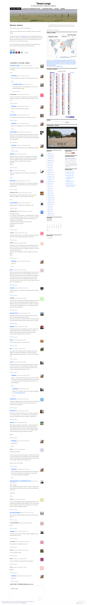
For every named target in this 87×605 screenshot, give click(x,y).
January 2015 (50, 195)
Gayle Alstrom (13, 114)
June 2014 (49, 207)
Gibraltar (67, 61)
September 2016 (50, 160)
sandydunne (15, 388)
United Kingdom (63, 61)
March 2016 (50, 170)
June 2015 (49, 186)
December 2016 (50, 155)
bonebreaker (14, 75)
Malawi (70, 62)
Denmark (48, 61)
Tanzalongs (13, 106)
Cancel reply (30, 584)
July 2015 (49, 184)
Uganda (71, 63)
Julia (11, 170)
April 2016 (49, 169)
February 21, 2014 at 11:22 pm (19, 550)
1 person (18, 91)
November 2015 (50, 177)
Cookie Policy (24, 602)
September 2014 (50, 202)
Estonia (51, 61)
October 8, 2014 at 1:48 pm (23, 202)
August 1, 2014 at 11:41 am (18, 269)
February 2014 (50, 214)
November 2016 (50, 156)
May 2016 (49, 167)
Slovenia (53, 63)
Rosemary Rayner (14, 313)
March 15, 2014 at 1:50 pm (20, 531)
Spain (54, 61)
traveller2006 (13, 399)
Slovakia (56, 63)
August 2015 (50, 183)
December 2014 (50, 197)
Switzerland (65, 60)
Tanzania (62, 8)
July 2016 (49, 163)
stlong (11, 269)
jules (11, 348)
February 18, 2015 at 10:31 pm (22, 180)
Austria (54, 60)
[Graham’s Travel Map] (62, 57)
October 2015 (50, 179)
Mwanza (23, 36)
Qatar (47, 63)
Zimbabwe (54, 65)
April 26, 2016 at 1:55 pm (22, 94)
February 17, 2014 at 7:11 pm (18, 567)
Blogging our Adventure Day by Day (31, 8)
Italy (53, 62)
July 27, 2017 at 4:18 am (24, 65)
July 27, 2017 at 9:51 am (22, 75)
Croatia (48, 62)
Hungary (50, 62)
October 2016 (50, 158)
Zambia (51, 65)
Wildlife (56, 8)
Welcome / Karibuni (15, 8)
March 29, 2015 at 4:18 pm (18, 170)
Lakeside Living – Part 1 (70, 175)
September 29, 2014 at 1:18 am (23, 211)
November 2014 (50, 199)
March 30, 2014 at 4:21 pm (26, 512)
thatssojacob (13, 180)
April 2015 (49, 190)
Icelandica (12, 531)
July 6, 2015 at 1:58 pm (19, 153)
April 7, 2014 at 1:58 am (17, 499)
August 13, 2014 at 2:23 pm (19, 242)
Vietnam (48, 65)
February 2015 (50, 193)
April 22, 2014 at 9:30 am (17, 449)
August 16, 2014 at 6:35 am (19, 232)
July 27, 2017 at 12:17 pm (28, 84)
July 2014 (49, 206)
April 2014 (49, 211)
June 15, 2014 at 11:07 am (17, 348)
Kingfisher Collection (69, 183)
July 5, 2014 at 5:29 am (23, 313)
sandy (11, 362)
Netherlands (74, 62)
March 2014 (50, 213)
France (59, 61)
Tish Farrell (12, 410)
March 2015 (50, 192)
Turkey (65, 63)
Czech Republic (69, 60)
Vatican (74, 63)
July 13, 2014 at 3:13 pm (18, 298)
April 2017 (49, 153)
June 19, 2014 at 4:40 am (18, 339)
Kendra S (12, 422)
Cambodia (58, 62)
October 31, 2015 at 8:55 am (22, 145)
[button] (59, 144)
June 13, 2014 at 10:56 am (18, 361)
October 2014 (50, 200)
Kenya (55, 62)
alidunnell (12, 326)
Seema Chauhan (13, 202)
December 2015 (50, 176)
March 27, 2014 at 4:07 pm (24, 522)
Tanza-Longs (43, 3)
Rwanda (50, 63)
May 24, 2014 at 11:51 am (21, 410)
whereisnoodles (13, 132)
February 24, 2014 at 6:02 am (21, 541)
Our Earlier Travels (47, 8)
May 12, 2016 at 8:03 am (21, 123)
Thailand (62, 63)
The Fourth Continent (15, 512)
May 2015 (49, 188)
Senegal (59, 63)
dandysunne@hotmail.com (20, 392)
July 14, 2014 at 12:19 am (20, 287)
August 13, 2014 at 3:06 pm (22, 261)
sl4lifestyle (12, 154)
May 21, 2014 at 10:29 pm (22, 440)
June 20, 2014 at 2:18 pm (19, 326)
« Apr (47, 230)
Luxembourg (67, 62)
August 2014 (50, 204)
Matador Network (59, 66)
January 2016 (50, 174)
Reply (31, 65)
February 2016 (50, 172)
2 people (15, 120)
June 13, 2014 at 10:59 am (22, 375)
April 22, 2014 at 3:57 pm (21, 469)
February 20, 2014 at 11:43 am (22, 575)
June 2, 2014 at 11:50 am (21, 398)
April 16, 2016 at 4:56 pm (21, 114)
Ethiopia (56, 61)
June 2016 (49, 165)
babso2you (12, 288)
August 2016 (50, 162)
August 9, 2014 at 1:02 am (23, 388)
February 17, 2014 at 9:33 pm (18, 558)
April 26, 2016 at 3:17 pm (21, 106)
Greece (74, 61)
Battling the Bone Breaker (70, 171)
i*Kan (11, 340)
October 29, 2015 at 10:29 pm (23, 131)
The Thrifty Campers (15, 65)
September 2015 (50, 181)
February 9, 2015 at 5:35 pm (23, 192)
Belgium (57, 60)
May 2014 (49, 209)
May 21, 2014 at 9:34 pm (19, 422)
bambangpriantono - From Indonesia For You (20, 481)
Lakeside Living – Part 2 (70, 173)
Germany (74, 60)
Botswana (60, 60)
